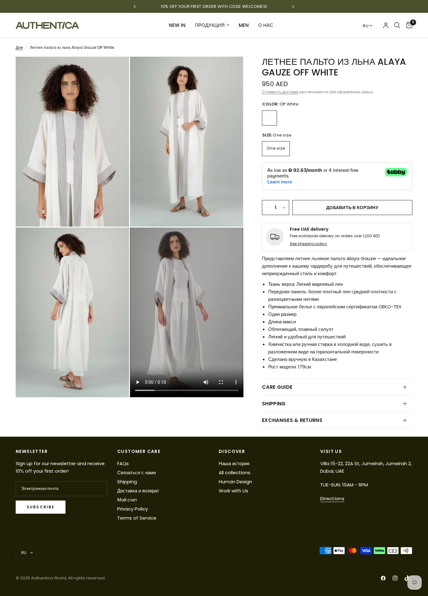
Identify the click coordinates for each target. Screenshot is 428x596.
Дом (19, 47)
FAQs (123, 463)
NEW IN (177, 25)
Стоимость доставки (280, 92)
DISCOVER (232, 451)
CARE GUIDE (277, 387)
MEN (244, 25)
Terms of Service (136, 518)
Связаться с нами (136, 472)
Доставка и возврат (138, 490)
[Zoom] (116, 70)
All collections (234, 472)
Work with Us (233, 490)
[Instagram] (395, 578)
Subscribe (41, 507)
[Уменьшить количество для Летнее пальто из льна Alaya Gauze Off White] (267, 207)
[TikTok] (407, 578)
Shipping (127, 481)
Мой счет (127, 499)
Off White (269, 118)
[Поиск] (397, 25)
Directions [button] (332, 498)
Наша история (234, 463)
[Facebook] (383, 578)
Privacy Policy (132, 509)
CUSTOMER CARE (138, 451)
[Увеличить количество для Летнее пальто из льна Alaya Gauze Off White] (284, 207)
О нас (265, 25)
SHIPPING (274, 403)
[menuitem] (177, 25)
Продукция (210, 25)
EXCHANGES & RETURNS (292, 420)
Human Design (235, 481)
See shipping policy (308, 243)
